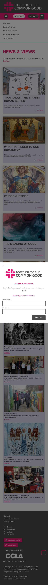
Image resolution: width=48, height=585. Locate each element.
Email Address (6, 299)
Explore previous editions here (24, 295)
